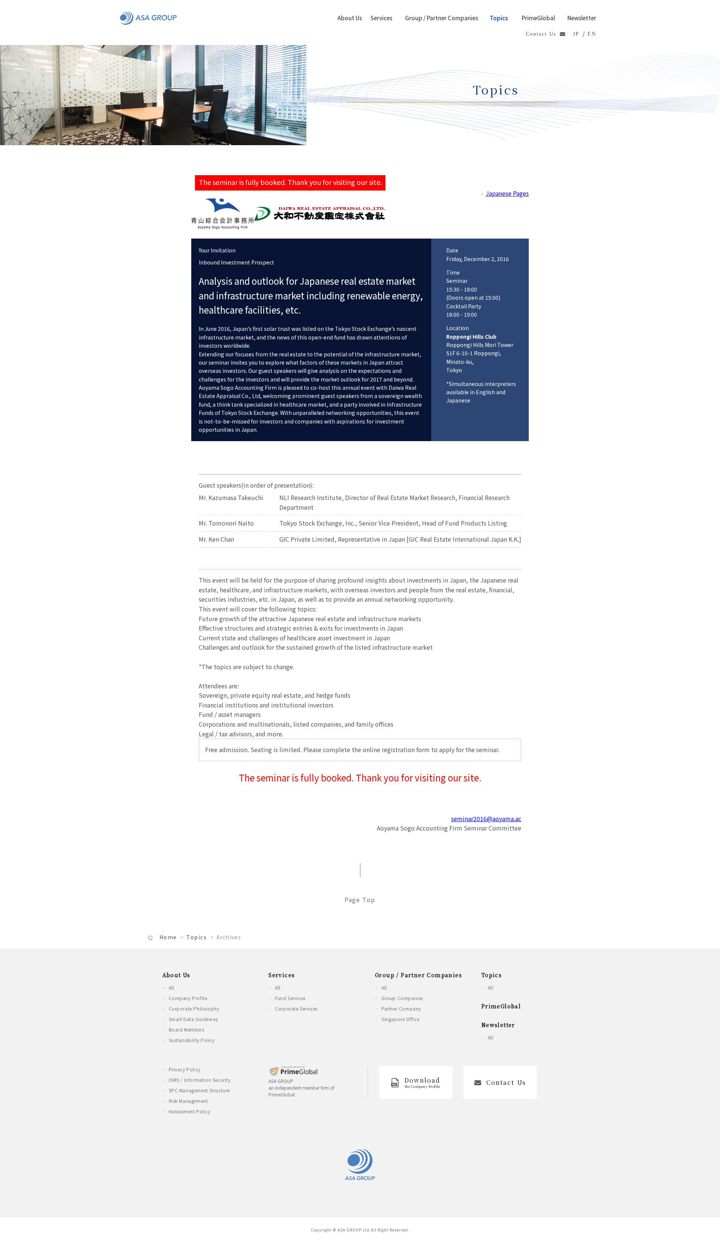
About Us (350, 18)
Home (168, 937)
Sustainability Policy (192, 1040)
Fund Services (290, 998)
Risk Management (188, 1101)
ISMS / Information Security (200, 1080)
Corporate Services (296, 1008)
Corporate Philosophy (194, 1008)
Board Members (186, 1029)
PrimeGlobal (538, 18)
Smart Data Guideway (193, 1019)
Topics (499, 18)
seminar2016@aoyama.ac (486, 818)
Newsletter (581, 18)
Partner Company (401, 1008)
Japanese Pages (507, 193)
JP (576, 34)
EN (592, 34)
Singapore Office (400, 1019)
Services (381, 18)
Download (422, 1082)
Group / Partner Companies (441, 18)
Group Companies (402, 998)
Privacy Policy (185, 1069)
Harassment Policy (189, 1111)
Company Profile (188, 998)
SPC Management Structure (199, 1090)
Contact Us (541, 34)
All (171, 987)
